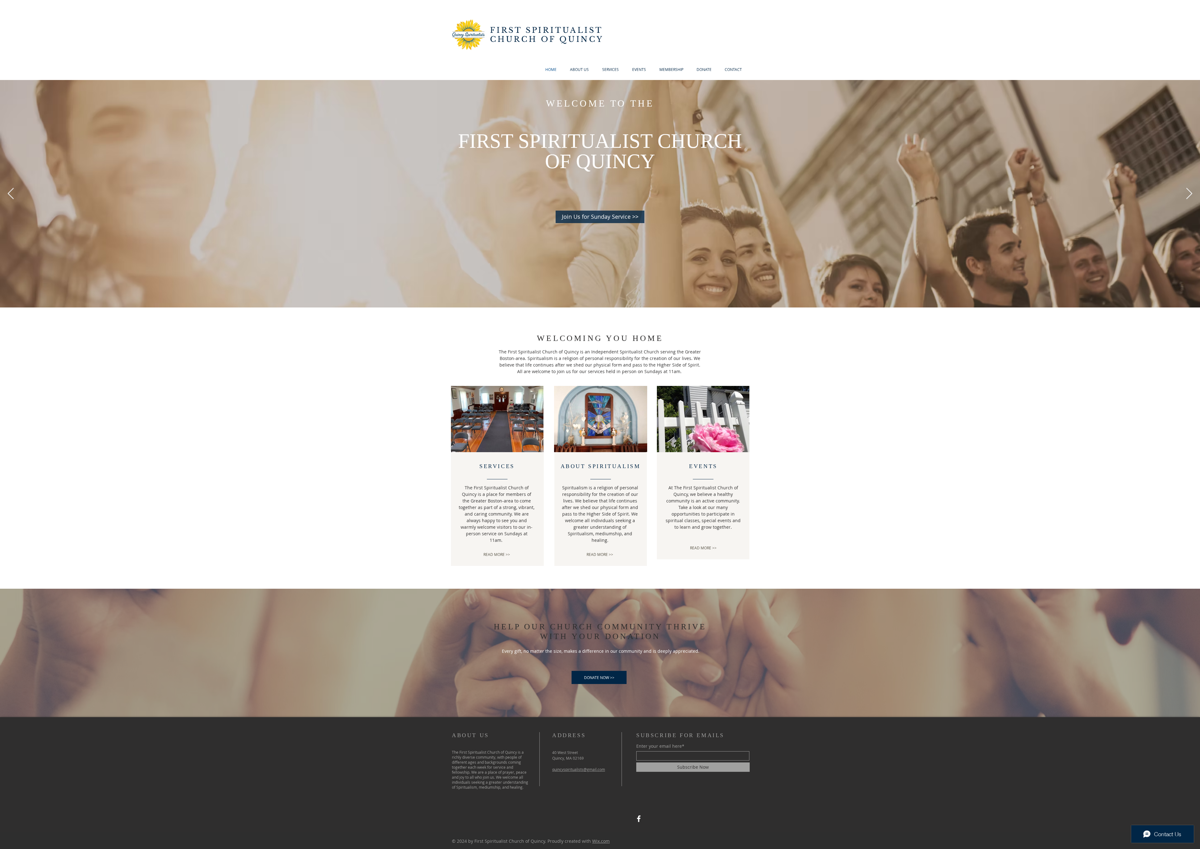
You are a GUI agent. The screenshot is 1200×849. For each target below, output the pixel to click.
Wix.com (601, 841)
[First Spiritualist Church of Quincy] (638, 818)
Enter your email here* (660, 746)
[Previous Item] (10, 194)
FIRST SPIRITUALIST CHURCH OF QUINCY (547, 35)
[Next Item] (1189, 194)
